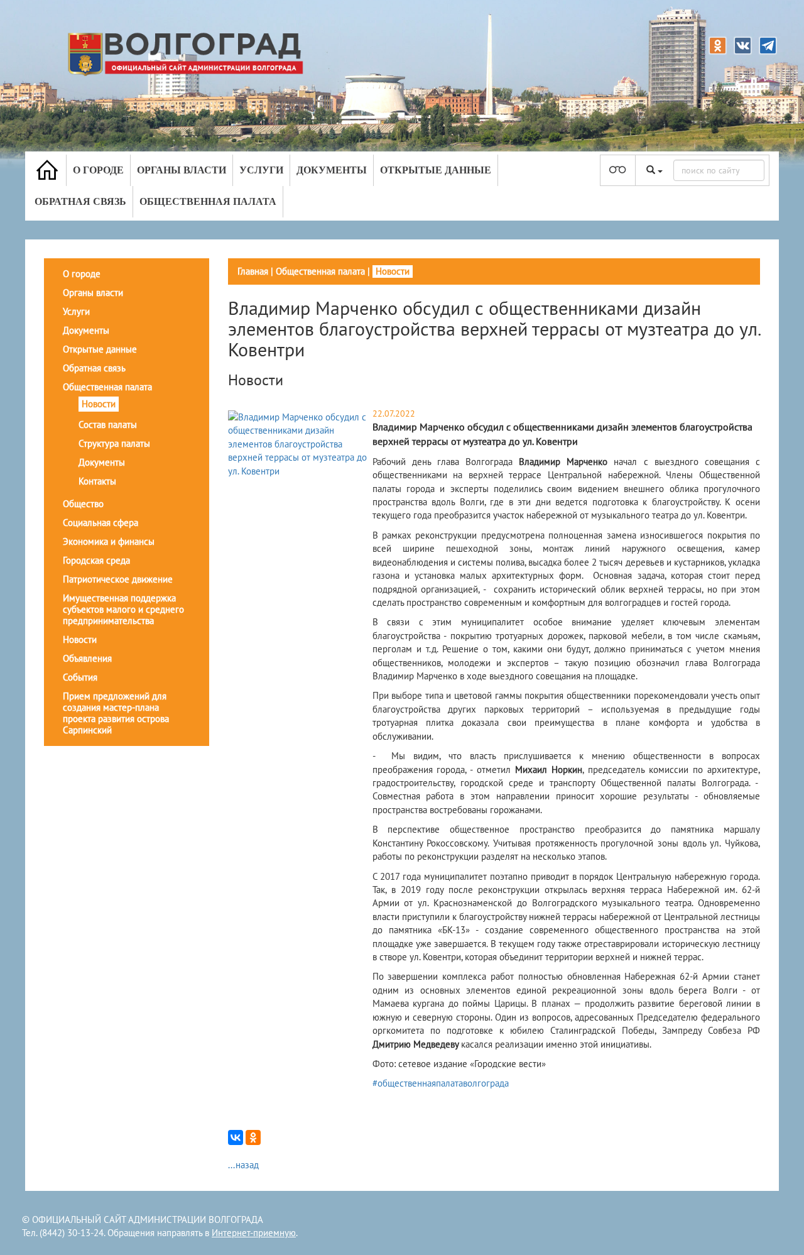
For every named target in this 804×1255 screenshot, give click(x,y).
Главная (252, 271)
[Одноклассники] (253, 1137)
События (80, 677)
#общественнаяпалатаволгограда (440, 1083)
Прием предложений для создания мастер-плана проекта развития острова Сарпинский (116, 713)
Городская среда (96, 560)
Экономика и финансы (109, 541)
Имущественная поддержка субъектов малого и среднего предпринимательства (123, 609)
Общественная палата (207, 201)
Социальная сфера (100, 523)
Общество (83, 504)
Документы (331, 170)
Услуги (261, 170)
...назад (243, 1165)
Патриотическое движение (118, 579)
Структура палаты (114, 443)
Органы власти (181, 170)
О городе (98, 170)
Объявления (87, 658)
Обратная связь (80, 201)
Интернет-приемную (254, 1233)
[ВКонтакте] (235, 1137)
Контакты (97, 481)
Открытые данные (435, 170)
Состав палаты (108, 424)
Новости (99, 404)
